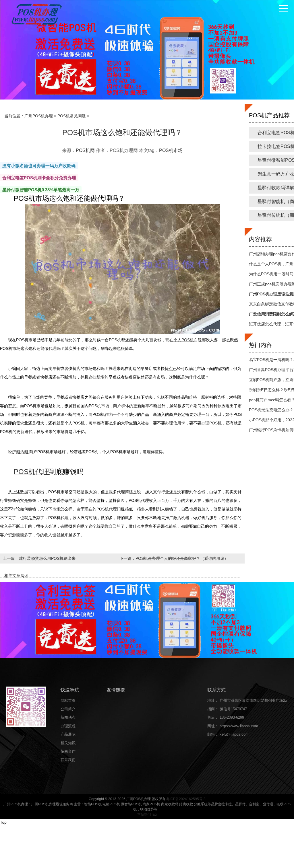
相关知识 (68, 743)
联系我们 (68, 760)
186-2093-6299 (232, 717)
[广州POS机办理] (36, 14)
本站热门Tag (147, 814)
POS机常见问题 (71, 116)
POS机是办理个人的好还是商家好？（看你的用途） (182, 558)
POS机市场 (171, 150)
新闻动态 (68, 717)
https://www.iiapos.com (239, 726)
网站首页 (68, 700)
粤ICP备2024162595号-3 (186, 799)
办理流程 (68, 726)
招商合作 (68, 751)
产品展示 (68, 734)
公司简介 (68, 709)
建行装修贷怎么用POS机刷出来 (47, 558)
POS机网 (85, 150)
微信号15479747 (233, 709)
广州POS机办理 (38, 116)
